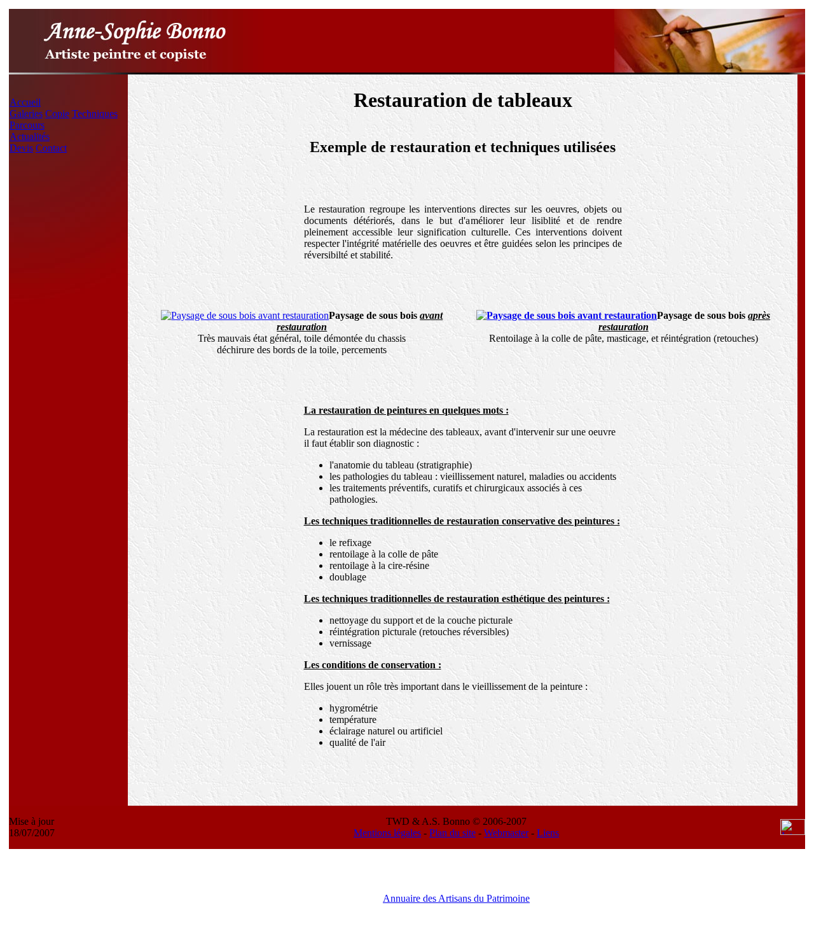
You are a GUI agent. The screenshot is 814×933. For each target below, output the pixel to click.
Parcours (27, 125)
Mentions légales (387, 832)
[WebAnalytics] (792, 831)
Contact (51, 148)
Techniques (95, 113)
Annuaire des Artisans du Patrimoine (456, 898)
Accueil (25, 102)
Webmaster (506, 832)
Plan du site (452, 832)
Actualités (30, 136)
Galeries (26, 113)
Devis (21, 148)
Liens (548, 832)
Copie (57, 113)
